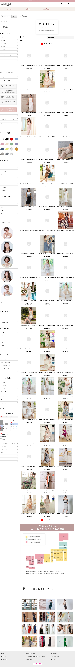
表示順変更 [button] (51, 37)
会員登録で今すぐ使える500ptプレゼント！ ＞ (37, 0)
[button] (57, 4)
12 (49, 43)
